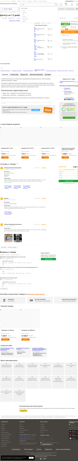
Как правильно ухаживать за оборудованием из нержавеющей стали (39, 354)
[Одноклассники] (66, 99)
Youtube (42, 424)
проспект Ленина (68, 91)
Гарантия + (35, 1)
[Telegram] (73, 99)
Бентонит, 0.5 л (40, 59)
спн (23, 14)
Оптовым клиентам (24, 430)
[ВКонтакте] (65, 99)
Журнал (62, 9)
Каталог (5, 11)
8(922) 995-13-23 (25, 437)
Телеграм (42, 426)
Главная (1, 11)
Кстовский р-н (67, 88)
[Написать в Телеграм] (77, 9)
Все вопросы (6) (4, 288)
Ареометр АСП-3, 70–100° (41, 41)
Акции (2, 426)
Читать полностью (8, 182)
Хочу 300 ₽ (35, 110)
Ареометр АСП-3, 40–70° (41, 35)
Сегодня (6, 157)
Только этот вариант (12, 247)
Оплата (24, 1)
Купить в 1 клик (65, 35)
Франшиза (22, 428)
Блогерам (22, 432)
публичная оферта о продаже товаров (48, 455)
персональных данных (55, 442)
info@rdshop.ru (23, 440)
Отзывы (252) (14, 74)
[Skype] (71, 99)
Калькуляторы (71, 9)
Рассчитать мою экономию (69, 117)
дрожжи (24, 12)
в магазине (75, 23)
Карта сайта (3, 446)
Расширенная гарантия (6, 434)
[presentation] (1, 68)
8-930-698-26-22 (69, 1)
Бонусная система (5, 436)
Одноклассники (44, 430)
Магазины (3, 424)
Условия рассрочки (5, 438)
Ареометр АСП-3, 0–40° (41, 29)
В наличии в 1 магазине (68, 39)
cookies (9, 457)
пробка (24, 21)
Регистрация (4, 444)
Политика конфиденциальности (33, 455)
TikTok (41, 432)
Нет (30, 262)
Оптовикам (29, 1)
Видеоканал (48, 449)
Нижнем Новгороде (36, 294)
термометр (25, 19)
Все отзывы (3, 247)
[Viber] (70, 99)
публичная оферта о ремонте (41, 456)
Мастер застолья (42, 1)
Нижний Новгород (6, 1)
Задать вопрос (48, 259)
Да (27, 262)
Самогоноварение (12, 11)
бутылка (24, 17)
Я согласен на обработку (50, 442)
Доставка (19, 1)
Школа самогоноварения (63, 449)
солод (23, 10)
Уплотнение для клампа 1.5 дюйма (40, 54)
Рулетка (39, 449)
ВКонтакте (42, 428)
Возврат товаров (5, 432)
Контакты (22, 426)
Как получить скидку (6, 442)
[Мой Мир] (68, 99)
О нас (21, 424)
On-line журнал (28, 449)
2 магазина (13, 1)
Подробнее (5, 339)
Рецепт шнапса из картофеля (21, 353)
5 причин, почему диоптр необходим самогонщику (7, 354)
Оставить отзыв (4, 440)
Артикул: (63, 18)
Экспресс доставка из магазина (69, 43)
